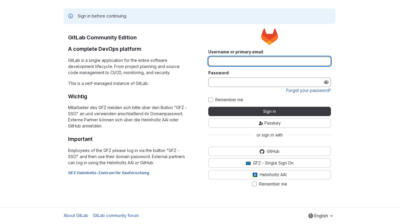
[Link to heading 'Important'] (95, 139)
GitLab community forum (116, 215)
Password (218, 73)
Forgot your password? (308, 90)
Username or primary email (235, 52)
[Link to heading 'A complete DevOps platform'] (144, 49)
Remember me (229, 99)
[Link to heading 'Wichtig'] (90, 96)
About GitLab (76, 215)
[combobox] (320, 215)
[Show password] (326, 82)
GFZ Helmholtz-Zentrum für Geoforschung (108, 172)
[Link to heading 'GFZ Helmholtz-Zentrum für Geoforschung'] (151, 172)
